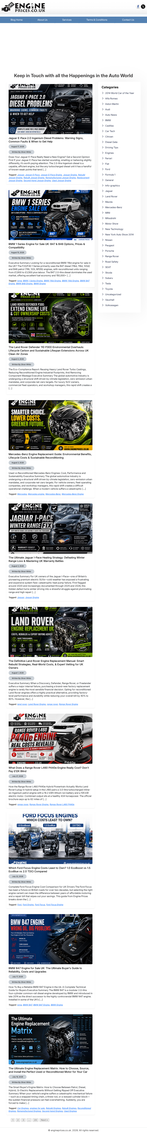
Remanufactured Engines (29, 1111)
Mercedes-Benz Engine (73, 494)
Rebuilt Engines (69, 1108)
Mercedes (22, 494)
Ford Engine (28, 904)
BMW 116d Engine (52, 280)
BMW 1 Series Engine (33, 280)
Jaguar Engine (70, 175)
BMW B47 (27, 1005)
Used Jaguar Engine (61, 180)
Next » (44, 1120)
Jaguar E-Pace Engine (51, 175)
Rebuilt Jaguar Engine (34, 177)
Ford (19, 904)
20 (35, 1120)
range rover (52, 704)
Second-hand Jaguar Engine (37, 180)
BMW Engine (40, 283)
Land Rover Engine (37, 704)
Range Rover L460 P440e (62, 804)
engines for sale (37, 1108)
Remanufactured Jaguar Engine (61, 177)
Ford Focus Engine (54, 904)
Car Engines (23, 1108)
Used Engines (70, 1111)
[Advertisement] (73, 48)
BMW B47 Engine (41, 1005)
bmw (19, 280)
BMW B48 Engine (24, 283)
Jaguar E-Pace (32, 175)
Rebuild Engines (53, 1108)
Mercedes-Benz (53, 494)
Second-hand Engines (52, 1111)
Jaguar (20, 175)
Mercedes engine (36, 494)
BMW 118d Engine (70, 280)
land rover (22, 704)
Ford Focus (40, 904)
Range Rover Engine (68, 704)
